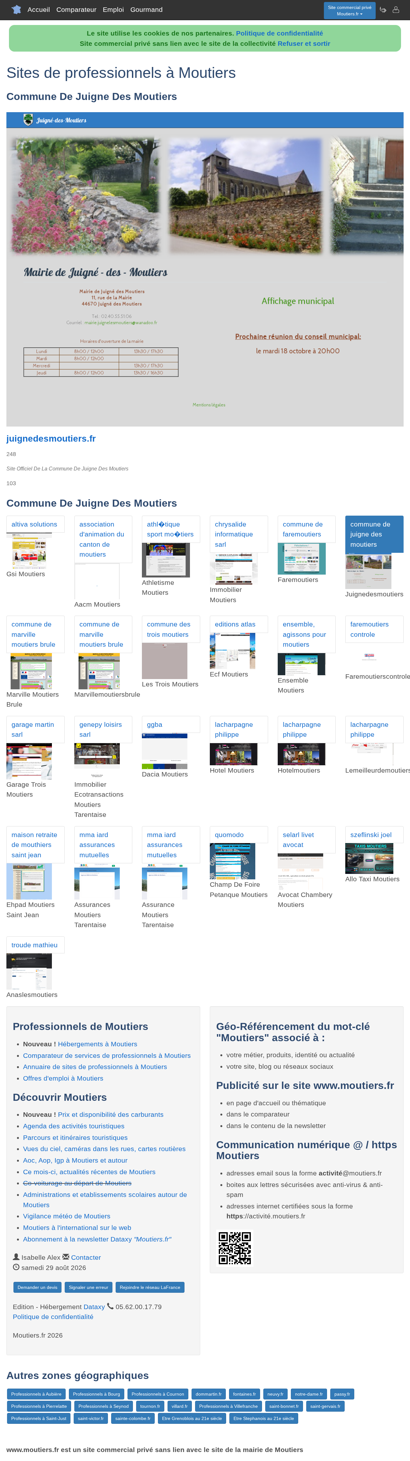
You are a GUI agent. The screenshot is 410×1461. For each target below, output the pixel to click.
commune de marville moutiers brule (33, 634)
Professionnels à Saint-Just (38, 1418)
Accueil (39, 9)
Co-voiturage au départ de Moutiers (77, 1183)
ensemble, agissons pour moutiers (304, 634)
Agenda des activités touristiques (74, 1126)
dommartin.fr (209, 1394)
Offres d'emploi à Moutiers (63, 1078)
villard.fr (180, 1406)
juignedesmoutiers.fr (51, 439)
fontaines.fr (244, 1394)
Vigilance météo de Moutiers (67, 1216)
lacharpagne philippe (234, 729)
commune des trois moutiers (169, 629)
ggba (154, 724)
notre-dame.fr (309, 1394)
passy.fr (342, 1394)
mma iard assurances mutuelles (97, 845)
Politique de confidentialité (279, 33)
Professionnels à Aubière (36, 1394)
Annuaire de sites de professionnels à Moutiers (95, 1066)
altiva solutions (34, 524)
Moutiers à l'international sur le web (77, 1227)
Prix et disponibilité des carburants (111, 1114)
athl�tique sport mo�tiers (170, 529)
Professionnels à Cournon (158, 1394)
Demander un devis (37, 1287)
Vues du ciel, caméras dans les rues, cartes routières (104, 1148)
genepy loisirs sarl (100, 729)
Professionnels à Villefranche (228, 1406)
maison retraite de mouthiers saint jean (34, 845)
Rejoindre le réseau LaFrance (150, 1287)
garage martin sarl (33, 729)
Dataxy (94, 1306)
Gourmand (146, 9)
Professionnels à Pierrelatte (39, 1406)
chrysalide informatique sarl (234, 534)
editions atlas (235, 624)
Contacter (86, 1257)
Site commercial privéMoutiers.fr (350, 10)
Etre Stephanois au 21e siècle (264, 1418)
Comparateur (76, 9)
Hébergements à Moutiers (97, 1044)
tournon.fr (150, 1406)
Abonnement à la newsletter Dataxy (97, 1239)
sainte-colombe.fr (133, 1418)
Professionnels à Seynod (103, 1406)
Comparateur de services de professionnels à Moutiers (107, 1055)
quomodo (229, 834)
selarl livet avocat (298, 840)
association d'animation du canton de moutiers (101, 539)
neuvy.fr (275, 1394)
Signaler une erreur (88, 1287)
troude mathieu (35, 945)
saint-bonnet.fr (284, 1406)
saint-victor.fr (91, 1418)
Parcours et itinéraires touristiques (75, 1137)
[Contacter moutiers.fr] (395, 9)
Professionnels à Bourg (96, 1394)
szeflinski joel (371, 834)
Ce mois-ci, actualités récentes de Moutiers (89, 1171)
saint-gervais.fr (325, 1406)
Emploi (113, 9)
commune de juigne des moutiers (370, 534)
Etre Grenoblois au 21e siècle (192, 1418)
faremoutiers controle (369, 629)
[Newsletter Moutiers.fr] (382, 9)
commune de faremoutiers (303, 529)
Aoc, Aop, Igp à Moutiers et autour (75, 1160)
